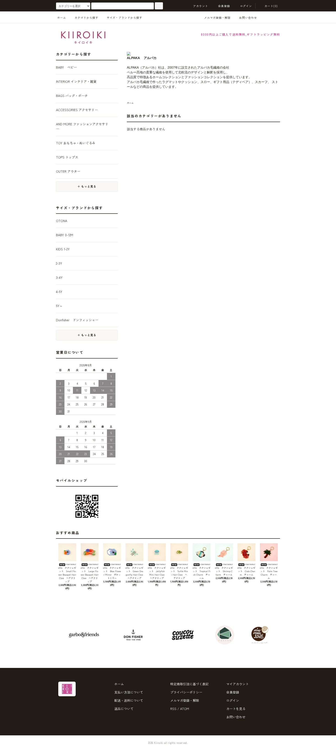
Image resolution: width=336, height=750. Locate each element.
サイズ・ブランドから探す (124, 17)
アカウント (200, 6)
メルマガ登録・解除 (217, 17)
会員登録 (224, 6)
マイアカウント (237, 684)
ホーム (61, 17)
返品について (123, 708)
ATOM (184, 708)
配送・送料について (128, 700)
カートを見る (235, 708)
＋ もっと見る (86, 186)
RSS (173, 708)
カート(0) (271, 6)
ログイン (246, 6)
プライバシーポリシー (186, 692)
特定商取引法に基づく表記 (189, 684)
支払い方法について (128, 692)
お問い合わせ (248, 17)
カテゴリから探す (86, 17)
